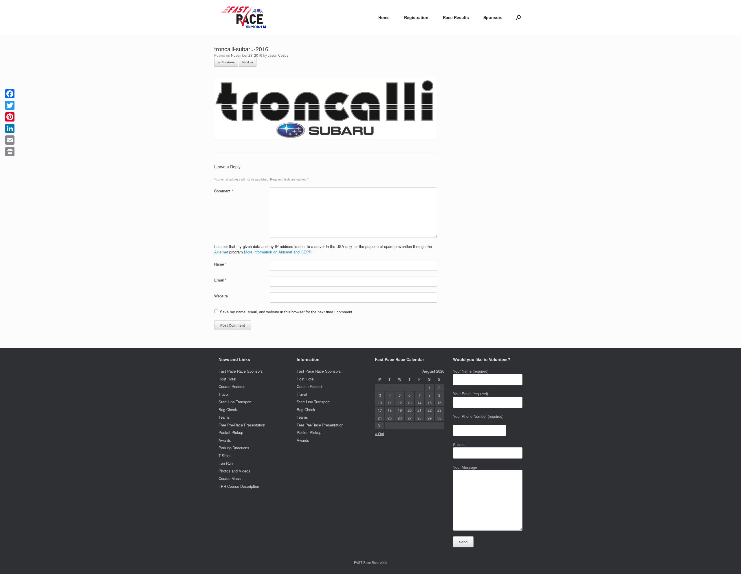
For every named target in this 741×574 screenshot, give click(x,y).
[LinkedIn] (10, 128)
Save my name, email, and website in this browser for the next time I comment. (286, 311)
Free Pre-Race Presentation (242, 425)
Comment (223, 191)
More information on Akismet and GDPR (277, 252)
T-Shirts (225, 455)
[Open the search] (518, 17)
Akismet (221, 252)
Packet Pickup (231, 432)
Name (220, 264)
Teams (224, 417)
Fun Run (226, 463)
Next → (247, 62)
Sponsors (492, 17)
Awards (225, 440)
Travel (224, 394)
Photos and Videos (234, 471)
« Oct (379, 433)
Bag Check (228, 409)
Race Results (456, 17)
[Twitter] (10, 105)
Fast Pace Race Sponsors (241, 371)
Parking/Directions (234, 447)
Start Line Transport (235, 401)
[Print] (10, 151)
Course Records (232, 386)
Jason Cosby (278, 55)
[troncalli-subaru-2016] (325, 137)
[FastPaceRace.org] (245, 17)
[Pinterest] (10, 117)
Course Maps (230, 478)
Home (384, 17)
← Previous (226, 62)
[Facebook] (10, 94)
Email (220, 280)
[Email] (10, 140)
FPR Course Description (239, 486)
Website (221, 296)
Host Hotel (227, 379)
